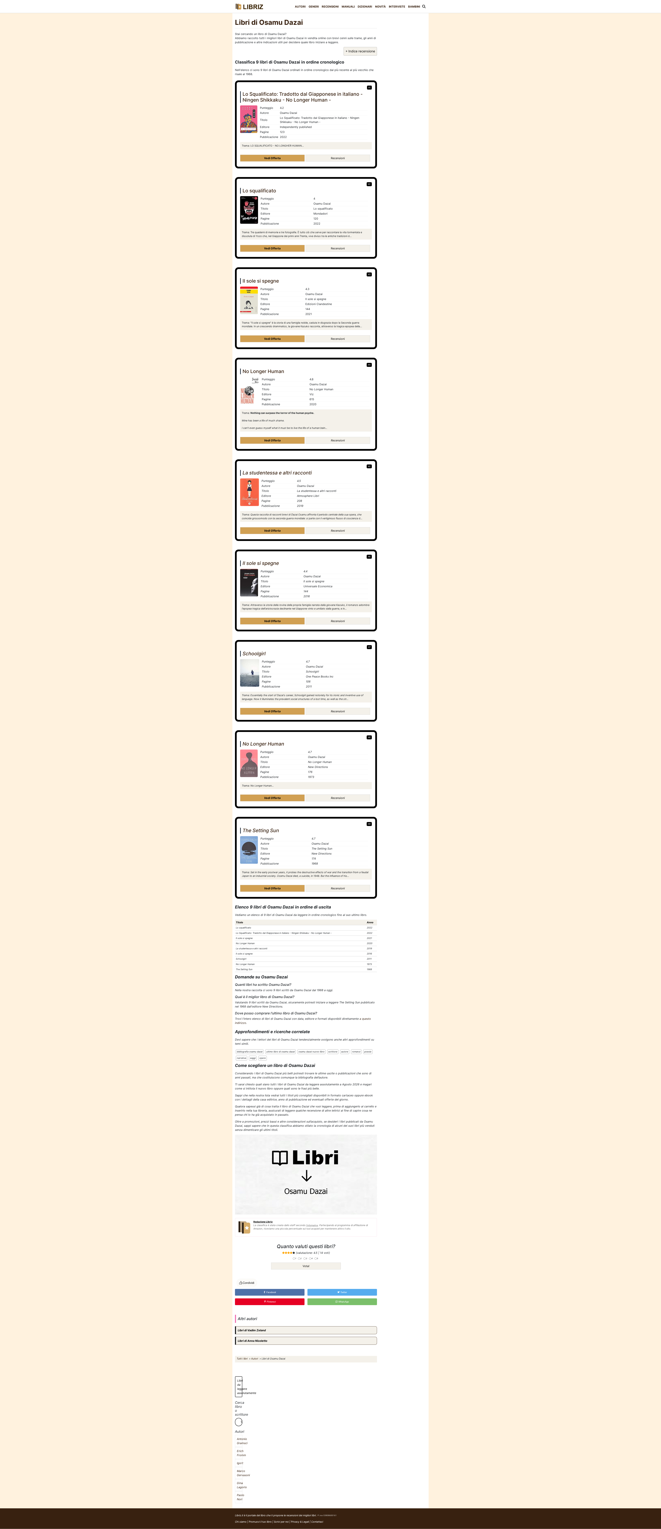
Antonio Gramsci (238, 1441)
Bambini (414, 6)
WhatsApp (343, 1301)
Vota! (306, 1266)
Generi (314, 6)
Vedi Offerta (272, 158)
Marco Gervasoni (238, 1473)
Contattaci (317, 1521)
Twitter (343, 1292)
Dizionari (365, 6)
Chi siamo (240, 1521)
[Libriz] (249, 6)
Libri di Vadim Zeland (252, 1330)
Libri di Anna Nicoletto (252, 1340)
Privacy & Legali (300, 1521)
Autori (300, 6)
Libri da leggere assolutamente (239, 1387)
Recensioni (330, 6)
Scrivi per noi (281, 1521)
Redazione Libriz (263, 1221)
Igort (238, 1463)
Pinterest (271, 1301)
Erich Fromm (238, 1453)
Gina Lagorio (238, 1485)
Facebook (271, 1292)
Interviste (397, 6)
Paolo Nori (238, 1497)
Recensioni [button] (338, 158)
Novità (380, 6)
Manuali (348, 6)
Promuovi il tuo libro (260, 1521)
